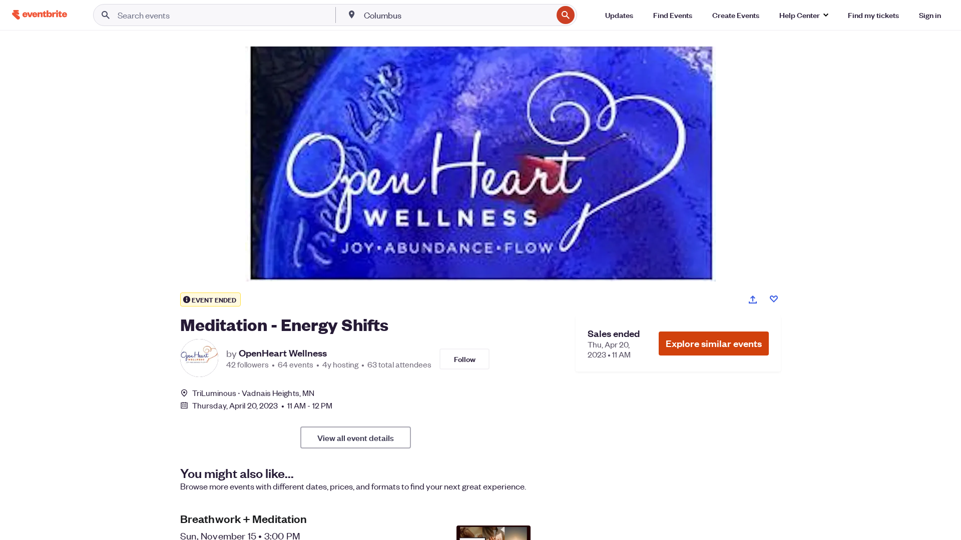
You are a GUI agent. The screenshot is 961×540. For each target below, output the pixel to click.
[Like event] (774, 299)
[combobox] (457, 15)
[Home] (39, 15)
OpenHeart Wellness (283, 353)
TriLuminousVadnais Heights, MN (253, 393)
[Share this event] (753, 300)
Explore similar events (714, 343)
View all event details (355, 437)
